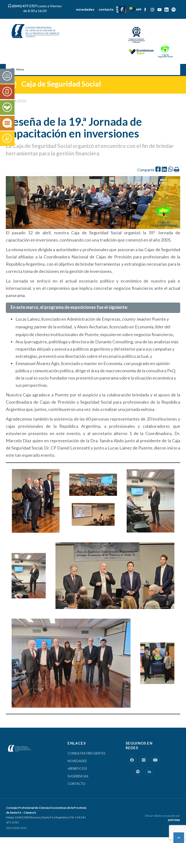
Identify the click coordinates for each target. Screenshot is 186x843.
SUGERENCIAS (78, 776)
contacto (106, 9)
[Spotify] (137, 771)
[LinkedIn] (149, 771)
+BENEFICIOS (77, 768)
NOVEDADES (77, 761)
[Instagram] (143, 760)
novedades (84, 9)
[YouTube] (155, 760)
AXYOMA (174, 820)
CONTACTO (76, 784)
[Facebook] (132, 760)
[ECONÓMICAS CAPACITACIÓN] (7, 123)
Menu (20, 69)
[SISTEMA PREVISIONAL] (7, 139)
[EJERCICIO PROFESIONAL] (7, 92)
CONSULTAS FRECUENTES (86, 753)
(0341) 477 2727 (25, 6)
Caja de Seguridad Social (61, 83)
